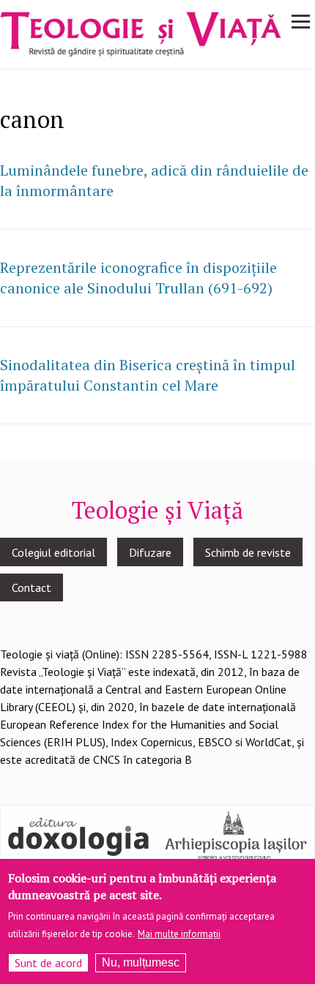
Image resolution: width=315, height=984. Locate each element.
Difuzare (150, 552)
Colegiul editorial (53, 552)
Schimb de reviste (248, 552)
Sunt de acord (48, 962)
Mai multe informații (179, 934)
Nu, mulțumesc (140, 962)
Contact (31, 587)
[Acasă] (140, 33)
